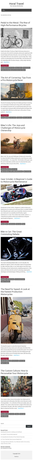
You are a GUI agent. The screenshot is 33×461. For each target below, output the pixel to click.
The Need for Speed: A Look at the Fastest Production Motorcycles (15, 291)
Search (2, 423)
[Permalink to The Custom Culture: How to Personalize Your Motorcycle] (16, 397)
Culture (16, 414)
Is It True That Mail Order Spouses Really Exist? (11, 439)
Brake (7, 117)
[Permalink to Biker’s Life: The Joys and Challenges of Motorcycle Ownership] (16, 154)
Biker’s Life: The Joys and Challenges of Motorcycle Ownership (13, 127)
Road (23, 224)
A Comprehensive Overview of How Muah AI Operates (13, 436)
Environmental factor (19, 279)
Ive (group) (19, 117)
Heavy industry (18, 67)
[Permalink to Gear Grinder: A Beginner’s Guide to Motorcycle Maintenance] (16, 205)
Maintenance (12, 224)
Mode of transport (5, 281)
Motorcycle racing (27, 117)
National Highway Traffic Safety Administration (11, 171)
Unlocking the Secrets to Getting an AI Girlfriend (11, 431)
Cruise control (13, 117)
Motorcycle (14, 169)
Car (6, 279)
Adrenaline (3, 169)
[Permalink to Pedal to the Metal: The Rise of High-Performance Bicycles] (16, 49)
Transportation (4, 65)
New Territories (27, 171)
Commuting (11, 279)
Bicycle (2, 67)
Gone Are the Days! (10, 67)
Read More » (7, 62)
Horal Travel (16, 3)
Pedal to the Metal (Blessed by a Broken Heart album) (13, 70)
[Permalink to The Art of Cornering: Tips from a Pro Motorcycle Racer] (16, 101)
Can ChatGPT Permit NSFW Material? (9, 434)
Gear (7, 224)
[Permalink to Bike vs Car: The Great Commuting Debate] (16, 261)
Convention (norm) (10, 414)
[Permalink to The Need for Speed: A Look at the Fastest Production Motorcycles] (16, 344)
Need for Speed (4, 363)
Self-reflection (4, 416)
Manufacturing (26, 67)
